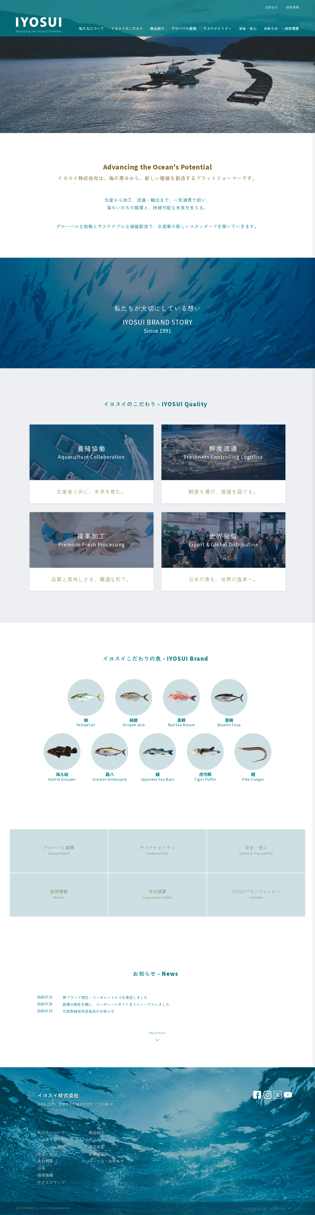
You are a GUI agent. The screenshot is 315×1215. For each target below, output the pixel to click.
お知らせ (271, 28)
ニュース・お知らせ (106, 1161)
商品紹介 (157, 28)
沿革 (41, 1168)
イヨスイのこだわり (127, 28)
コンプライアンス (254, 1208)
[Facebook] (257, 1095)
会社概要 (292, 28)
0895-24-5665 (57, 1110)
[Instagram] (267, 1095)
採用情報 (292, 7)
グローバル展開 (183, 28)
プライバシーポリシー (284, 1208)
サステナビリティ (217, 28)
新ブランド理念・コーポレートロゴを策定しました (105, 997)
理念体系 (96, 1147)
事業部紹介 (98, 1154)
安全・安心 (248, 28)
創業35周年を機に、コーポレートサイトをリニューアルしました (116, 1004)
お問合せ (271, 7)
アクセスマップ (51, 1182)
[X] (278, 1095)
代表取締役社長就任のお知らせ (88, 1011)
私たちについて (91, 28)
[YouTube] (288, 1095)
